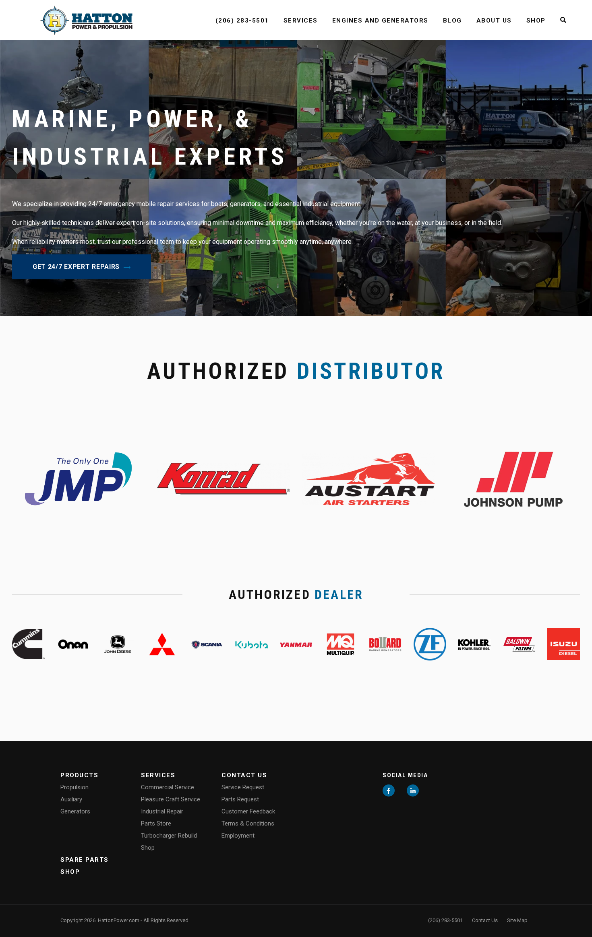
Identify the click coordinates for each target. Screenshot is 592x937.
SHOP (536, 20)
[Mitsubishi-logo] (162, 643)
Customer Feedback (248, 811)
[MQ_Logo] (340, 643)
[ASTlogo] (368, 478)
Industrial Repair (162, 811)
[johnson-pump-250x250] (513, 478)
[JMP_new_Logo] (78, 478)
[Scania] (206, 644)
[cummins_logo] (28, 643)
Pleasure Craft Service (170, 799)
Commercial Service (167, 787)
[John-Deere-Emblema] (117, 643)
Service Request (242, 787)
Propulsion (74, 787)
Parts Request (240, 799)
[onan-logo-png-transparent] (73, 643)
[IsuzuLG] (563, 643)
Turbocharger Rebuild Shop (169, 841)
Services (301, 20)
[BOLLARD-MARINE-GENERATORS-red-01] (385, 643)
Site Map (517, 920)
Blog (452, 20)
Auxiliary (71, 799)
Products (79, 775)
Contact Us (244, 775)
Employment (238, 835)
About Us (494, 20)
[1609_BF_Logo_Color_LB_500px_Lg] (519, 643)
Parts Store (156, 823)
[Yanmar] (296, 644)
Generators (75, 811)
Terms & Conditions (247, 823)
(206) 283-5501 (242, 20)
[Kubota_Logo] (251, 644)
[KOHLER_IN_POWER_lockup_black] (474, 644)
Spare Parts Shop (84, 865)
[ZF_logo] (430, 643)
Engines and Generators (380, 20)
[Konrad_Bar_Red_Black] (223, 478)
